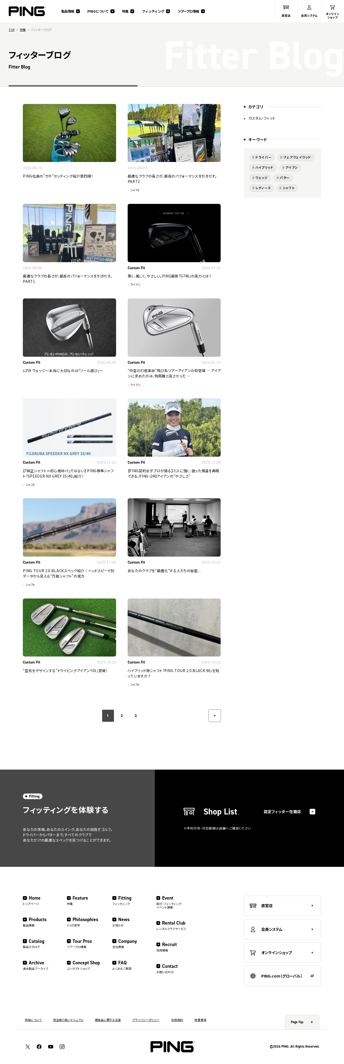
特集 (23, 29)
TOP (12, 29)
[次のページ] (215, 716)
